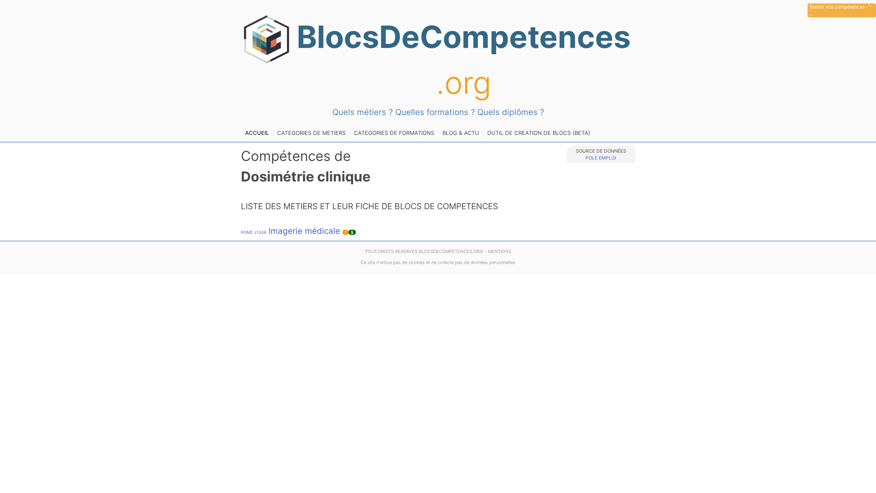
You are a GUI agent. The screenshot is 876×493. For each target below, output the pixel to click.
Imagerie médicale (290, 231)
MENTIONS (499, 251)
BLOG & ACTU (460, 132)
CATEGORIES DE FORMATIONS (394, 132)
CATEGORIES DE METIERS (311, 132)
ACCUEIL (257, 132)
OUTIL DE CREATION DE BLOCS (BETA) (538, 132)
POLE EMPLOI (600, 158)
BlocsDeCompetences (464, 59)
